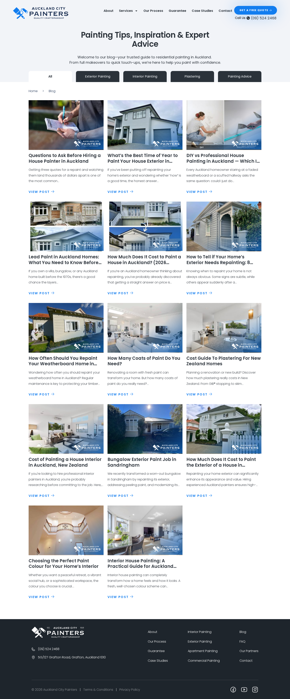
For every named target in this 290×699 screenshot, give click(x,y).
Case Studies (202, 10)
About (108, 10)
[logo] (40, 13)
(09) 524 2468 (263, 18)
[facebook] (233, 689)
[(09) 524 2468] (248, 18)
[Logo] (58, 632)
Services (126, 10)
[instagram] (255, 689)
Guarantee (177, 10)
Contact (225, 10)
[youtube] (244, 689)
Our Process (153, 10)
